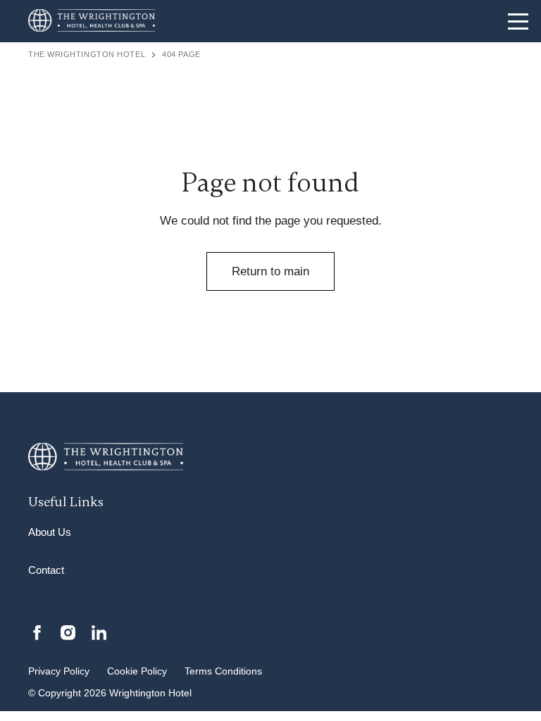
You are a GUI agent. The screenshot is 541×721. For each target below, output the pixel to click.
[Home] (91, 21)
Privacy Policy (58, 671)
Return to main (270, 271)
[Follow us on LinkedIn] (99, 632)
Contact (46, 570)
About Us (49, 532)
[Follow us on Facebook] (37, 632)
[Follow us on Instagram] (68, 632)
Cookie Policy (137, 671)
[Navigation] (518, 21)
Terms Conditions (223, 671)
